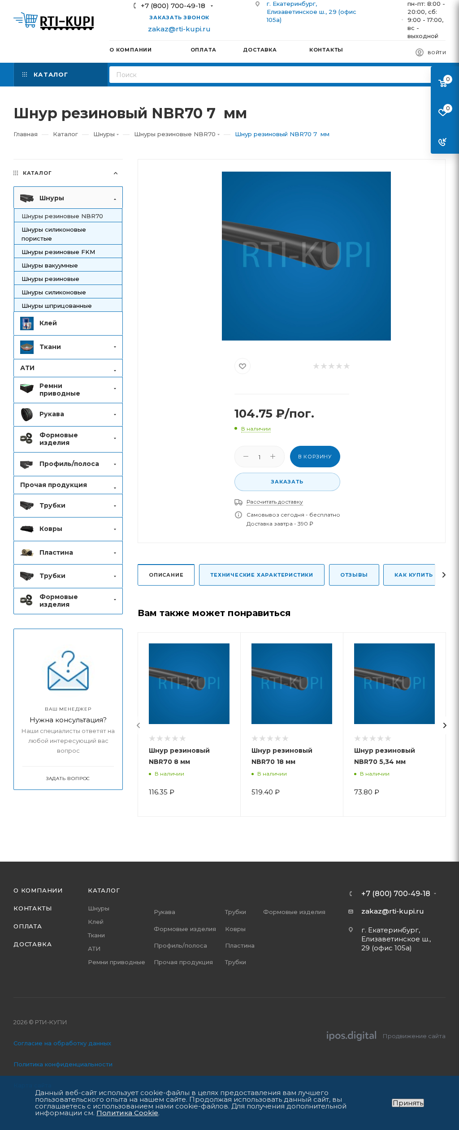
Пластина (240, 945)
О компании (38, 890)
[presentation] (138, 725)
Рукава (164, 911)
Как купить (413, 575)
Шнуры (98, 908)
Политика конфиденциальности (63, 1064)
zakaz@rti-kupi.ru (179, 29)
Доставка (32, 944)
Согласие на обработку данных (62, 1043)
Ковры (235, 928)
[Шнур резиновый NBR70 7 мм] (306, 256)
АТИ (94, 948)
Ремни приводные (116, 962)
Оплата (27, 926)
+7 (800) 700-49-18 (173, 5)
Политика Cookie (127, 1112)
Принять (408, 1103)
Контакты (32, 908)
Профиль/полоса (180, 945)
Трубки (235, 911)
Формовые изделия (185, 928)
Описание (166, 575)
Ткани (96, 935)
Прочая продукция (183, 962)
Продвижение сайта (414, 1035)
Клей (96, 921)
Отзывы (354, 575)
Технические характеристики (261, 575)
